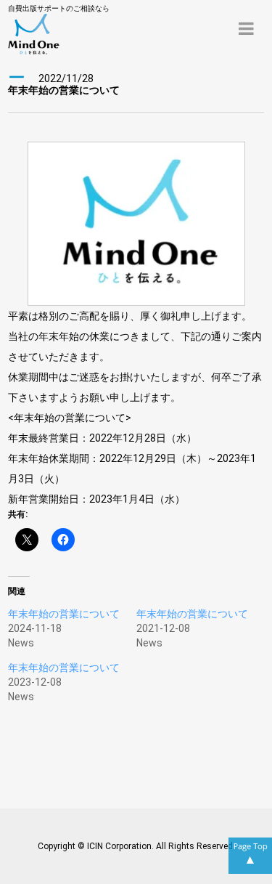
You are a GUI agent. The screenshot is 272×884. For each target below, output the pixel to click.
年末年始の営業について (64, 614)
